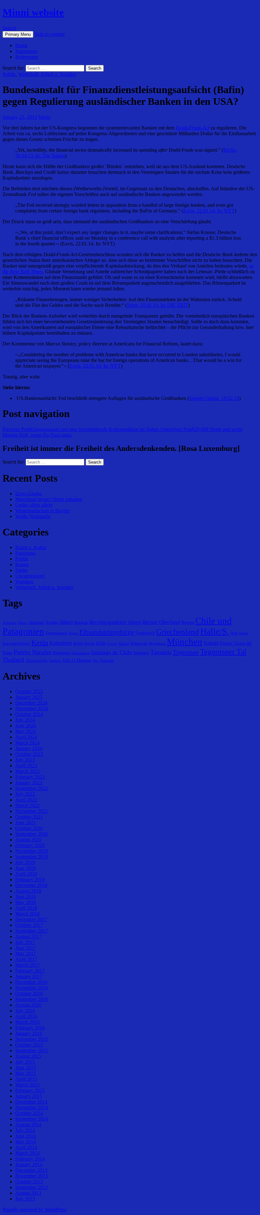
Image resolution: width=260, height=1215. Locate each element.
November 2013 (31, 1176)
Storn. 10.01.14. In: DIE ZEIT (157, 305)
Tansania (161, 652)
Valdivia (55, 660)
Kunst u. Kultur (31, 547)
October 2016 (29, 993)
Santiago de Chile (111, 652)
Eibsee (73, 633)
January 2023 (28, 782)
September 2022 (31, 788)
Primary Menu (18, 34)
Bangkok (81, 622)
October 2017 (29, 925)
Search (9, 28)
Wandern (24, 581)
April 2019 (26, 873)
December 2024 (31, 703)
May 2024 (25, 731)
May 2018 (25, 902)
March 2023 (27, 771)
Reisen (22, 564)
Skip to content (50, 34)
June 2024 (25, 725)
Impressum (26, 51)
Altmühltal (36, 622)
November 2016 (31, 987)
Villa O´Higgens (76, 660)
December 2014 (31, 1101)
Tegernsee (186, 652)
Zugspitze (107, 660)
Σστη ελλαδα (28, 493)
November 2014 (31, 1107)
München (184, 641)
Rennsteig (61, 652)
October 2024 (29, 714)
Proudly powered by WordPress (34, 1209)
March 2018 (27, 913)
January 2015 (28, 1096)
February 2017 (30, 970)
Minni (44, 117)
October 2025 (29, 691)
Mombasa (157, 643)
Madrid (123, 643)
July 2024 (25, 720)
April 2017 (26, 959)
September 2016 (31, 999)
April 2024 (26, 737)
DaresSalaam (56, 632)
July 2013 (25, 1198)
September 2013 (31, 1187)
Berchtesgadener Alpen (115, 622)
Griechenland (177, 631)
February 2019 (30, 879)
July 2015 (25, 1062)
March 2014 (27, 1153)
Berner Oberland (161, 622)
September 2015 (31, 1050)
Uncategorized (29, 576)
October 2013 (29, 1181)
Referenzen (26, 57)
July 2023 (25, 760)
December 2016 (31, 982)
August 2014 (28, 1124)
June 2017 (25, 948)
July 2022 (25, 794)
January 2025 (28, 697)
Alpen (22, 622)
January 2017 (28, 976)
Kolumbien (60, 643)
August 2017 (28, 936)
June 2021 (25, 822)
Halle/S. (214, 631)
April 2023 (26, 765)
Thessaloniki (36, 660)
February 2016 (30, 1027)
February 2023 (30, 777)
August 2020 (28, 839)
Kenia (39, 642)
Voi (95, 660)
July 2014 (25, 1130)
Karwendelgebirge (16, 643)
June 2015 (25, 1067)
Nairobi (211, 643)
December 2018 (31, 885)
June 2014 (25, 1136)
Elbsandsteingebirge (106, 632)
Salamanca (80, 652)
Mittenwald (138, 643)
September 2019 (31, 856)
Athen (66, 622)
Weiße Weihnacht (32, 516)
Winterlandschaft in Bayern (42, 510)
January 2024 (28, 748)
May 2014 (25, 1141)
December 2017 (31, 919)
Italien (243, 633)
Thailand (13, 659)
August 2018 (28, 891)
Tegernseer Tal (223, 651)
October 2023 (29, 754)
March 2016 (27, 1022)
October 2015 (29, 1044)
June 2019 (25, 868)
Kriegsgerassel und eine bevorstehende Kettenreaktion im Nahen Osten (87, 429)
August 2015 (28, 1056)
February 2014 (30, 1158)
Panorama (25, 553)
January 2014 (28, 1164)
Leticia (112, 643)
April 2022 (26, 799)
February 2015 (30, 1090)
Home (21, 45)
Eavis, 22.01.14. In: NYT (209, 210)
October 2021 (29, 816)
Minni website (33, 12)
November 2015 (31, 1039)
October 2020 (29, 828)
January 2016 (28, 1033)
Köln (101, 643)
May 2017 (25, 953)
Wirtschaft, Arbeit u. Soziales (47, 74)
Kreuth (89, 643)
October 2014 (29, 1113)
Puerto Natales (32, 652)
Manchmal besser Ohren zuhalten (48, 499)
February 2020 (30, 845)
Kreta (78, 643)
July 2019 (25, 862)
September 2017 (31, 930)
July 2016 (25, 1010)
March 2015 (27, 1084)
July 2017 (25, 942)
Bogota (187, 622)
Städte (21, 570)
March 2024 (27, 742)
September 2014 (31, 1119)
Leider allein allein (33, 505)
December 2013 (31, 1170)
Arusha (51, 622)
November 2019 (31, 851)
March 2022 (27, 805)
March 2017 (27, 965)
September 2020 (31, 834)
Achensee (9, 622)
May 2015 (25, 1073)
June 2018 (25, 896)
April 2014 (26, 1147)
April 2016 (26, 1016)
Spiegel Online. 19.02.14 (214, 398)
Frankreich (145, 632)
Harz (234, 633)
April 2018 (26, 908)
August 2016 (28, 1005)
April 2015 (26, 1079)
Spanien (141, 652)
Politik (9, 74)
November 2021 (31, 811)
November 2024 (31, 708)
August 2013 (28, 1193)
